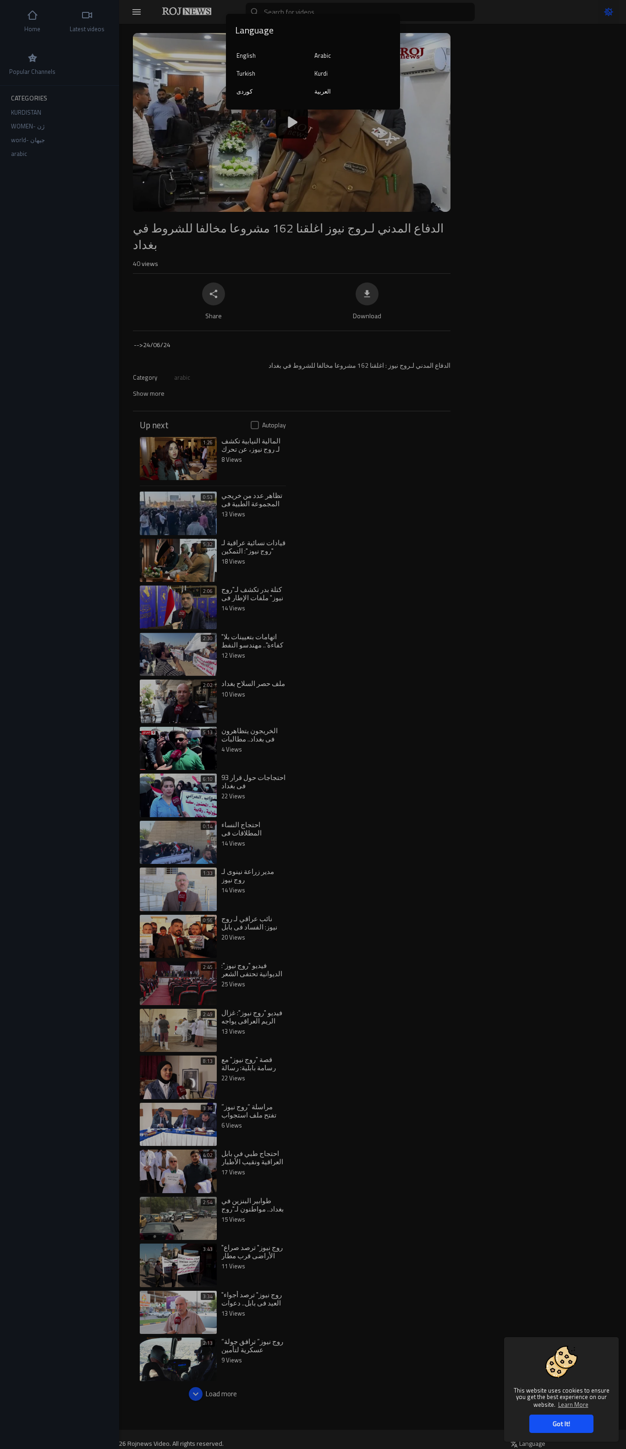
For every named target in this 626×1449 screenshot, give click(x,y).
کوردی (244, 91)
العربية (322, 91)
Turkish (245, 73)
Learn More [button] (573, 1404)
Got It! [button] (561, 1423)
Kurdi (321, 73)
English (246, 55)
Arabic (322, 55)
